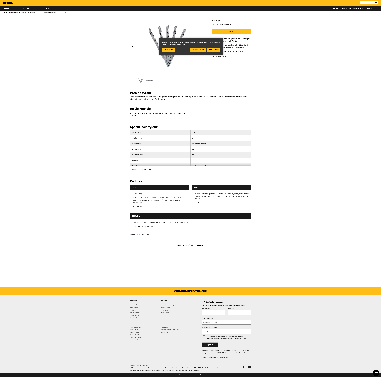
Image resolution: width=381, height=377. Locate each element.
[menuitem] (9, 8)
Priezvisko (231, 308)
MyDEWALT (336, 8)
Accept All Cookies (214, 49)
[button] (243, 367)
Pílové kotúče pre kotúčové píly (29, 12)
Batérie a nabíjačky (13, 12)
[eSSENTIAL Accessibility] (354, 2)
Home (4, 13)
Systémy (26, 8)
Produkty (8, 8)
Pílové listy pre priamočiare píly (48, 12)
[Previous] (132, 46)
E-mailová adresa (207, 318)
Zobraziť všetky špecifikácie (142, 169)
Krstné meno (206, 308)
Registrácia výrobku (358, 8)
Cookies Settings (168, 49)
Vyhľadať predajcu (346, 8)
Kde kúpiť (231, 31)
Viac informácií (137, 207)
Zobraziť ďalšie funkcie (219, 56)
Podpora (43, 8)
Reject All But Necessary (198, 49)
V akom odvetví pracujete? (210, 327)
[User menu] (376, 8)
